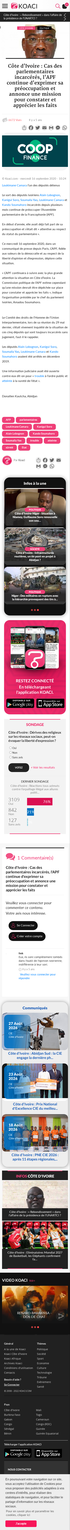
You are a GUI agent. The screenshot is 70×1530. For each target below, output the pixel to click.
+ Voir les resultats (43, 767)
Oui (14, 748)
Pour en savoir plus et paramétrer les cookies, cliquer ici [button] (30, 1513)
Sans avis (17, 757)
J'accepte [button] (21, 1523)
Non (14, 752)
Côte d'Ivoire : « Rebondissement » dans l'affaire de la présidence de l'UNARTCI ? (33, 16)
